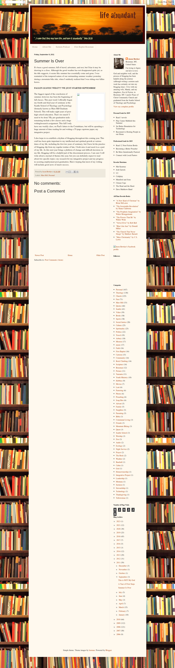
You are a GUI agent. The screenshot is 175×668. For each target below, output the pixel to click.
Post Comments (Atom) (54, 260)
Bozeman (119, 367)
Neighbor (119, 410)
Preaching (120, 397)
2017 (118, 540)
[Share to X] (72, 171)
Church (119, 296)
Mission (119, 341)
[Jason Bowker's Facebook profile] (127, 249)
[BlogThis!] (69, 171)
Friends (119, 423)
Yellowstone (120, 498)
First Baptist (120, 351)
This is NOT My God (126, 580)
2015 (118, 547)
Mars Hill (44, 175)
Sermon (119, 484)
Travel (118, 335)
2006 (118, 634)
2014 (118, 551)
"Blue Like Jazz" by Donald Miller (127, 227)
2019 (118, 532)
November (123, 569)
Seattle (118, 309)
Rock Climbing (122, 361)
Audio (118, 442)
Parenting (119, 413)
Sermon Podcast (63, 46)
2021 (118, 525)
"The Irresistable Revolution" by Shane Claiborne (127, 207)
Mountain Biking (122, 426)
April (121, 603)
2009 (118, 623)
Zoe (117, 439)
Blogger (109, 650)
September (123, 577)
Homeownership (122, 471)
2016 (118, 543)
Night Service (121, 449)
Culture (119, 325)
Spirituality (120, 328)
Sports (118, 319)
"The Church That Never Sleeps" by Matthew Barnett (127, 232)
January (122, 614)
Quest (118, 429)
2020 (118, 529)
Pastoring (119, 390)
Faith (118, 348)
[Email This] (67, 171)
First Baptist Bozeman (84, 46)
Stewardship (120, 488)
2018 (118, 536)
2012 (118, 558)
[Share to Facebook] (74, 171)
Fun (117, 299)
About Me (46, 46)
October (122, 573)
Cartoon (119, 354)
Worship (119, 436)
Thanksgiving (121, 494)
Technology (120, 491)
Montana (119, 481)
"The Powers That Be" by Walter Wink (126, 218)
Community (120, 358)
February (122, 611)
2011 (118, 562)
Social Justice (121, 322)
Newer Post (39, 255)
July (120, 592)
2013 (118, 555)
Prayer (118, 452)
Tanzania (119, 374)
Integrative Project (123, 475)
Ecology (119, 445)
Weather (119, 458)
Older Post (100, 255)
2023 (118, 521)
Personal (52, 175)
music (118, 345)
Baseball (119, 462)
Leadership (120, 478)
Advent (119, 403)
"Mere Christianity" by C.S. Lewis (127, 238)
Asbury (119, 338)
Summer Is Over (124, 587)
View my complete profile (123, 106)
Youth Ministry (122, 377)
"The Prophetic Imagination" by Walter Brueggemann (128, 212)
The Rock (119, 455)
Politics (119, 332)
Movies (119, 384)
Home (35, 46)
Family (118, 406)
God (117, 468)
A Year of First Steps (126, 584)
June (121, 596)
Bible (118, 416)
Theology (119, 292)
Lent (117, 387)
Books (118, 315)
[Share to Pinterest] (77, 171)
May (121, 600)
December (123, 565)
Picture (118, 371)
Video (118, 312)
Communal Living (123, 419)
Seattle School (121, 432)
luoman (92, 650)
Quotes (118, 306)
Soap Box (119, 400)
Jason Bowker (134, 59)
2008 (118, 627)
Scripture (119, 364)
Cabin (118, 465)
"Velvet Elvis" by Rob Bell (126, 222)
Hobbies (119, 380)
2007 (118, 630)
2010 (118, 619)
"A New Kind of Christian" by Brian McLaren (128, 201)
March (121, 607)
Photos (118, 393)
